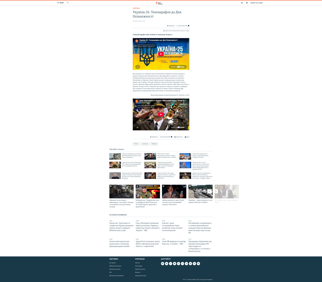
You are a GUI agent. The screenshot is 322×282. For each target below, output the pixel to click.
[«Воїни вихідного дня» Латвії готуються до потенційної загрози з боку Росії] (174, 191)
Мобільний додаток (115, 266)
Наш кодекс (138, 266)
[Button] (171, 26)
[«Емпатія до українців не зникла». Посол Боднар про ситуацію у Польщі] (185, 156)
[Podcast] (194, 263)
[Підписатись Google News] (166, 263)
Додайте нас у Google (257, 3)
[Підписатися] (198, 263)
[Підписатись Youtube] (174, 263)
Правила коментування (116, 275)
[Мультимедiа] (247, 3)
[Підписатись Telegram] (186, 263)
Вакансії (137, 272)
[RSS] (190, 263)
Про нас (137, 263)
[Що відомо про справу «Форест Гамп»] (227, 191)
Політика (136, 8)
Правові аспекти (140, 269)
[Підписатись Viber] (182, 263)
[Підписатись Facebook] (162, 263)
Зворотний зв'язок (140, 275)
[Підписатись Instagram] (178, 263)
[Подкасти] (242, 3)
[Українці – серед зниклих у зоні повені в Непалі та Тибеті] (200, 191)
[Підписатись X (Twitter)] (170, 263)
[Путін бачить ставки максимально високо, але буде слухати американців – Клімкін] (150, 156)
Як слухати (112, 263)
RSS (110, 272)
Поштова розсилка (114, 269)
